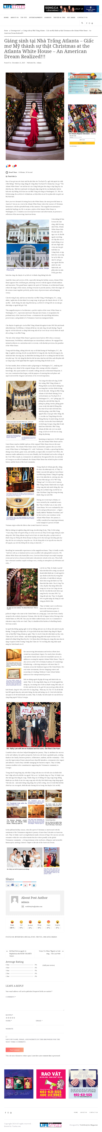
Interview (19, 937)
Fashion (48, 17)
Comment (11, 997)
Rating (9, 1015)
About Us (15, 17)
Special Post (29, 937)
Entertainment (36, 17)
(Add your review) (49, 965)
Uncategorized (50, 937)
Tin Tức (24, 17)
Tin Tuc (39, 937)
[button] (99, 83)
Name (9, 1021)
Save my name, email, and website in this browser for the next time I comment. (33, 1041)
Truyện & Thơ (59, 17)
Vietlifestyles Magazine (89, 1125)
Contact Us (82, 17)
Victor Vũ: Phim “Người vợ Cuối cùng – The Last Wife (49, 952)
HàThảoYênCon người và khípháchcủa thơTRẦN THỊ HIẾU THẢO (20, 953)
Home (6, 17)
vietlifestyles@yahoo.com (33, 906)
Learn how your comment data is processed (46, 1056)
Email (39, 1021)
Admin (39, 63)
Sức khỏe (71, 17)
